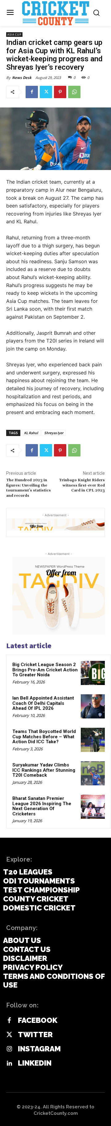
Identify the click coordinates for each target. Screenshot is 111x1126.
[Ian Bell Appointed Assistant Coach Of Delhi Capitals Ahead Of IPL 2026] (93, 706)
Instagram (39, 1049)
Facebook (37, 1020)
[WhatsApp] (74, 92)
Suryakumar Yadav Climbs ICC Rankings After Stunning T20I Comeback (43, 770)
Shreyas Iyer (53, 432)
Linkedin (34, 1063)
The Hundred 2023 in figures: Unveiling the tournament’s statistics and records (28, 488)
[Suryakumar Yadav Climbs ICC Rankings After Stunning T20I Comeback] (93, 773)
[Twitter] (46, 92)
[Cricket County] (55, 13)
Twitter (35, 1034)
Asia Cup (14, 35)
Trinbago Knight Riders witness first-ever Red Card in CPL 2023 (82, 485)
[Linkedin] (9, 1063)
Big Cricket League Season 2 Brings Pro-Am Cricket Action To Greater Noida (45, 670)
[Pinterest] (60, 92)
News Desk (21, 77)
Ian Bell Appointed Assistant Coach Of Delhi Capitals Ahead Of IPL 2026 (43, 703)
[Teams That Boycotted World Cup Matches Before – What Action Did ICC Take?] (93, 740)
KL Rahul (31, 432)
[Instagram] (9, 1049)
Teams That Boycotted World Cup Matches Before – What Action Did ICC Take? (44, 736)
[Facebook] (32, 92)
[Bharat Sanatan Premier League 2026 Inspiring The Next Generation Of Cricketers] (93, 807)
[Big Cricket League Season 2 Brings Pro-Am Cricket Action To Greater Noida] (93, 673)
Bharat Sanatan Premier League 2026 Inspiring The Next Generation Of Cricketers (41, 806)
